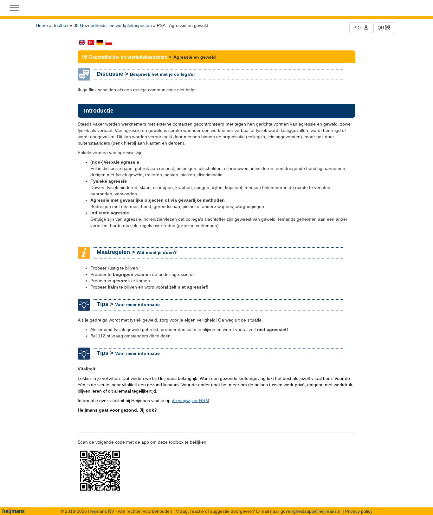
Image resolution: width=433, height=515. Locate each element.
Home (42, 25)
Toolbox (60, 25)
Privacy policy (358, 511)
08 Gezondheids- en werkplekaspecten (113, 25)
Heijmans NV (101, 511)
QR (381, 27)
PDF (358, 27)
